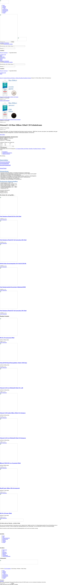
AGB (3, 550)
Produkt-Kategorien (6, 538)
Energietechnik (5, 539)
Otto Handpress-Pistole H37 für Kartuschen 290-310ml (13, 310)
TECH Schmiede (7, 568)
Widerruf (4, 554)
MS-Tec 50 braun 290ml (6, 513)
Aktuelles (4, 541)
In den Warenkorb (3, 147)
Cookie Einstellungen (6, 556)
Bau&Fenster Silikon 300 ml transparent (10, 488)
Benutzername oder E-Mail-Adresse (7, 46)
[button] (3, 219)
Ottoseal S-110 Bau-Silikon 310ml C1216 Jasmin (9, 96)
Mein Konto (4, 549)
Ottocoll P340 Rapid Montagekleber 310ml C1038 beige (13, 362)
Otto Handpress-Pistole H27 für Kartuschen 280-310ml (13, 240)
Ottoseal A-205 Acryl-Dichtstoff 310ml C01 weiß (11, 387)
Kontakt (3, 542)
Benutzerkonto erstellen (8, 44)
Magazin (4, 540)
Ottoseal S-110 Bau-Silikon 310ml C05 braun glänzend (10, 119)
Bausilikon (21, 77)
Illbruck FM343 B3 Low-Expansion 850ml (10, 463)
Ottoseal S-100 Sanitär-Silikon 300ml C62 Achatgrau (12, 413)
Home (3, 535)
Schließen (2, 581)
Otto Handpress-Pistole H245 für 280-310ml (10, 216)
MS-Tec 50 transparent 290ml (7, 337)
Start (1, 77)
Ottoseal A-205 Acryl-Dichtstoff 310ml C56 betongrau (13, 438)
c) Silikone (17, 77)
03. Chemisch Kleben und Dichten (8, 77)
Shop (3, 536)
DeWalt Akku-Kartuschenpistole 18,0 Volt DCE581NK (13, 263)
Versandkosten (5, 555)
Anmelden (2, 50)
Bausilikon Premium (27, 77)
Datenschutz (4, 553)
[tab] (31, 151)
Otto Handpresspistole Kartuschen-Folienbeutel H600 (13, 287)
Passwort (2, 48)
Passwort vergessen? (4, 52)
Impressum (4, 552)
